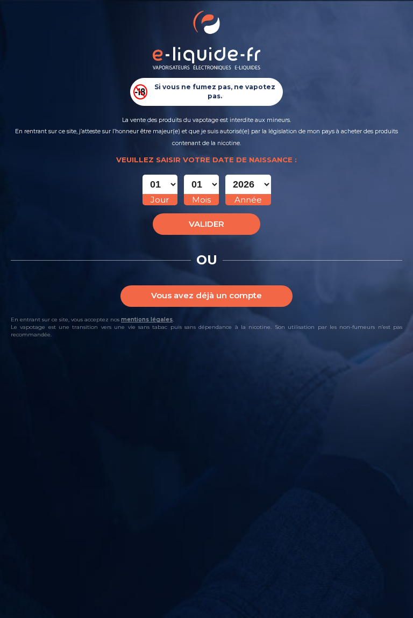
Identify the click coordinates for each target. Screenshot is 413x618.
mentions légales (147, 319)
